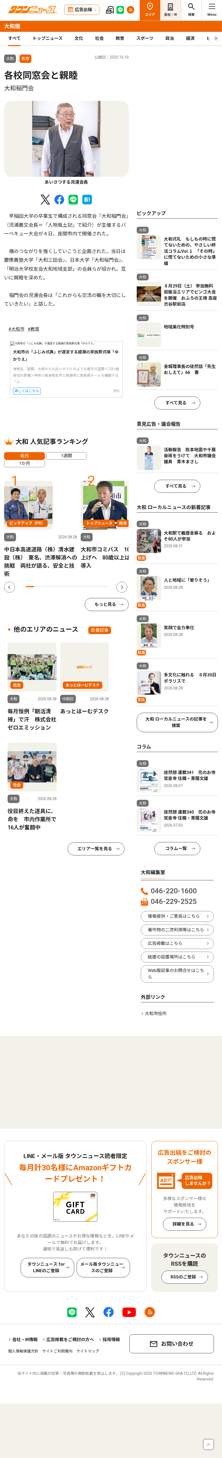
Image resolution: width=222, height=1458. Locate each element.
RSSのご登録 (183, 1277)
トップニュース (47, 38)
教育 (120, 38)
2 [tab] (38, 586)
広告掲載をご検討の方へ (70, 1339)
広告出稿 (83, 9)
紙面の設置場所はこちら (171, 957)
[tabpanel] (66, 143)
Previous (9, 587)
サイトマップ (87, 1351)
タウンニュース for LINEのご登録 (46, 1267)
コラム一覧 (176, 848)
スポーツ (145, 38)
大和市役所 (155, 1013)
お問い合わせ (177, 1344)
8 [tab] (88, 586)
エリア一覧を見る (94, 848)
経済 (190, 38)
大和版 (12, 26)
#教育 (33, 329)
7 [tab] (80, 586)
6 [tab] (71, 586)
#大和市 (16, 329)
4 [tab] (55, 586)
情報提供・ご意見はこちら (174, 916)
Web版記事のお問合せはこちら (176, 974)
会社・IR (170, 15)
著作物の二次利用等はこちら (176, 929)
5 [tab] (63, 586)
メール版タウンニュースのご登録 (101, 1267)
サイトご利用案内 (57, 1351)
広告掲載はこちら (165, 943)
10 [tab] (105, 586)
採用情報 (111, 1339)
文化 (78, 38)
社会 (99, 38)
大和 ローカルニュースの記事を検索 (176, 722)
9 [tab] (97, 586)
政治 (169, 38)
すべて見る (176, 402)
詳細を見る (183, 1224)
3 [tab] (47, 586)
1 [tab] (30, 586)
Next (121, 587)
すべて (14, 38)
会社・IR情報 (25, 1339)
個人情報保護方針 (23, 1351)
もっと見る (105, 604)
